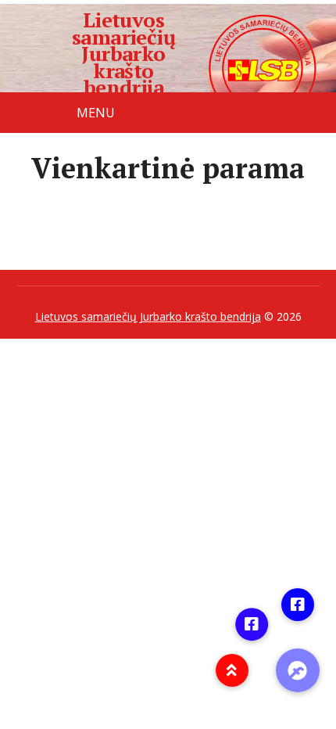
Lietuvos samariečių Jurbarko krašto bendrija (124, 54)
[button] (298, 670)
